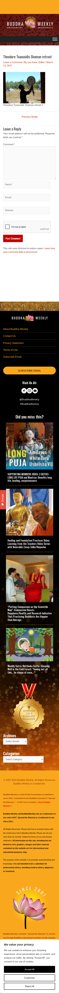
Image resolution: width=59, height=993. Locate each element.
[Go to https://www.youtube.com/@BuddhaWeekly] (35, 391)
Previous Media (30, 117)
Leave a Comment (12, 62)
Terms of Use (10, 350)
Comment (9, 144)
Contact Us (9, 336)
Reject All (29, 986)
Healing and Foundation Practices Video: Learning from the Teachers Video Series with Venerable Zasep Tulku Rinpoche (29, 544)
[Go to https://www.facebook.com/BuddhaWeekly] (24, 391)
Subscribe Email (12, 356)
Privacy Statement (13, 343)
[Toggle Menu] (54, 39)
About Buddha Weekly (15, 329)
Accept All (29, 969)
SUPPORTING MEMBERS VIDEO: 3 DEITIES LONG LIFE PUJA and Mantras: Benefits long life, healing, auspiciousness (30, 477)
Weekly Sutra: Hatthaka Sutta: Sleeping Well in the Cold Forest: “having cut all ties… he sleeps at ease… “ (29, 669)
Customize (29, 978)
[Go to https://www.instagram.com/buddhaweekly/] (29, 391)
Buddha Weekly (29, 833)
